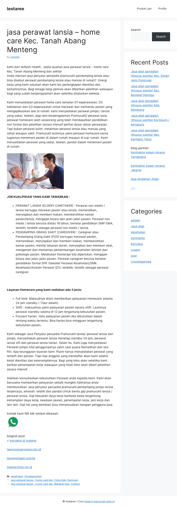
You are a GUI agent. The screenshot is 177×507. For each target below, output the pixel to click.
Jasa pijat (137, 226)
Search (136, 30)
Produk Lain (144, 8)
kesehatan (17, 476)
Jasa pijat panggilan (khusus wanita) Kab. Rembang (145, 105)
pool (134, 255)
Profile (163, 8)
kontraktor (138, 238)
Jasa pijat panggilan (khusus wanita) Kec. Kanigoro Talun (145, 135)
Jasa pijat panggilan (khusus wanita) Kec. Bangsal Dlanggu (145, 90)
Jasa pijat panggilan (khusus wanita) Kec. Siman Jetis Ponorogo (150, 76)
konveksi (137, 244)
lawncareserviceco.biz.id (24, 449)
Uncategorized (32, 476)
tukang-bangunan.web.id (99, 501)
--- (133, 188)
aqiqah (135, 220)
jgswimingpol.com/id (21, 458)
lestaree (15, 8)
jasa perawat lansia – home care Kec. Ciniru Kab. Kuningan (44, 480)
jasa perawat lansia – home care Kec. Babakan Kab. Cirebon (45, 483)
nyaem (135, 250)
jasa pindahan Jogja (145, 179)
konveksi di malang (23, 440)
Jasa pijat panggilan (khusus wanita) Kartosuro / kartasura (150, 120)
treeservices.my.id (19, 467)
